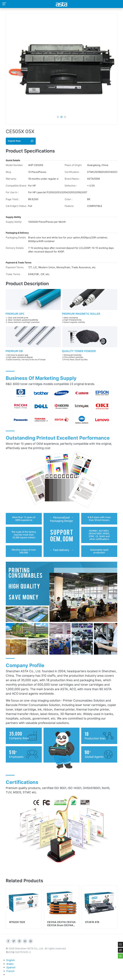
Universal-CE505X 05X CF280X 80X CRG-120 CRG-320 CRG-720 (98, 925)
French (10, 971)
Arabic (10, 963)
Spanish (11, 967)
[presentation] (7, 907)
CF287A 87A (54, 922)
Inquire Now (14, 141)
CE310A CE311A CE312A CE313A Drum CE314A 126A (23, 925)
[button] (58, 117)
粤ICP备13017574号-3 (18, 952)
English (10, 960)
